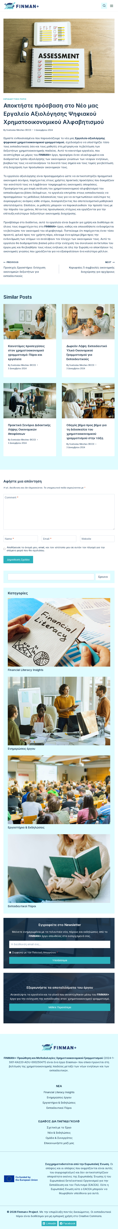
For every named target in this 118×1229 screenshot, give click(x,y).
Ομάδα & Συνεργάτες (59, 1137)
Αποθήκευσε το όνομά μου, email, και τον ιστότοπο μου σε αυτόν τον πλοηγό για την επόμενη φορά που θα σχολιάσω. (56, 549)
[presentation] (29, 321)
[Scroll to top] (110, 1219)
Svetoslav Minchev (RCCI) (18, 130)
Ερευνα (103, 576)
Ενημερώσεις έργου (21, 748)
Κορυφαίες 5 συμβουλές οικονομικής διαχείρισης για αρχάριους (92, 267)
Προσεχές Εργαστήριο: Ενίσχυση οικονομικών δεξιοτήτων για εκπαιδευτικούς (24, 269)
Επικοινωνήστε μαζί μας (59, 1143)
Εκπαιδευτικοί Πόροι (14, 99)
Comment (11, 497)
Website (86, 538)
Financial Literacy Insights (25, 670)
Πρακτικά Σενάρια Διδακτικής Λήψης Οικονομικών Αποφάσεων (29, 429)
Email (47, 538)
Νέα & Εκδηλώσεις (59, 1132)
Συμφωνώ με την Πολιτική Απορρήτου (35, 952)
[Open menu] (112, 5)
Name (9, 538)
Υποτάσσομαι (59, 960)
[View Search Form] (104, 6)
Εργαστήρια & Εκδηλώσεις (26, 827)
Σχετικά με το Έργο (59, 1127)
